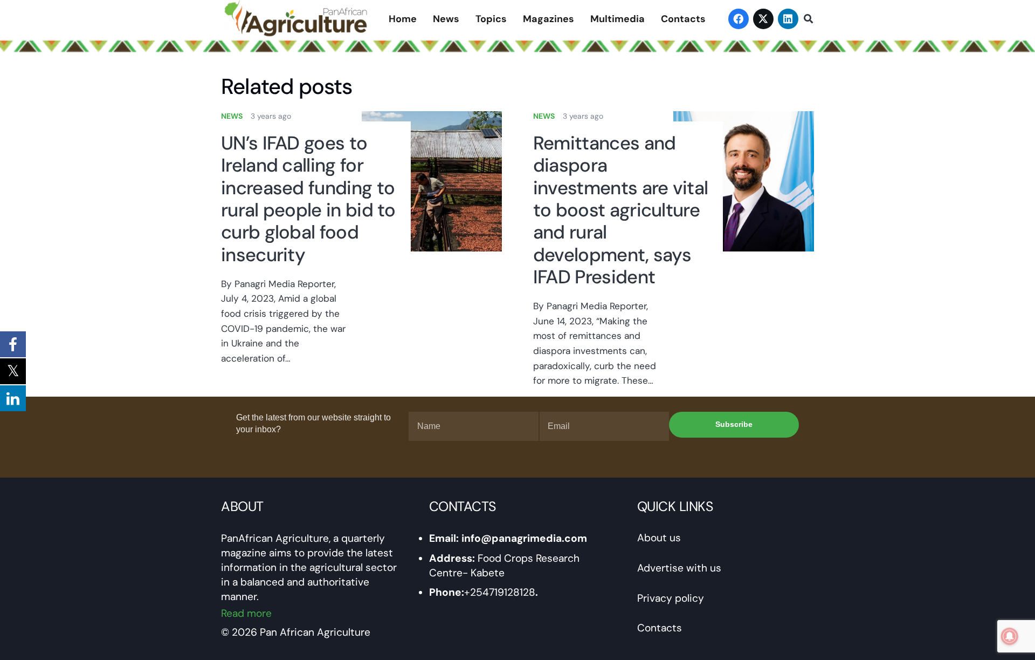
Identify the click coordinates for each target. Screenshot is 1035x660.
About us (659, 538)
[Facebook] (738, 19)
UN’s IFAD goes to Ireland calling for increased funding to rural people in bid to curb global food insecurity (308, 199)
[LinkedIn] (788, 19)
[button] (808, 18)
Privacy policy (670, 598)
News (232, 116)
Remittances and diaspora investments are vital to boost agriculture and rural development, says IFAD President (620, 210)
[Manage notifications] (1009, 636)
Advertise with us (679, 568)
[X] (763, 19)
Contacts (659, 628)
